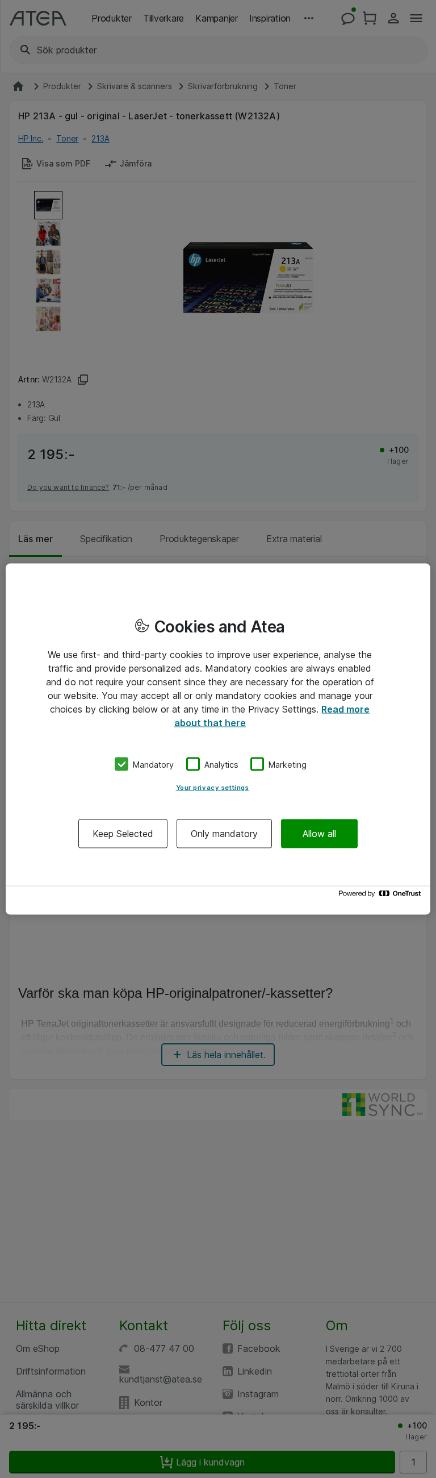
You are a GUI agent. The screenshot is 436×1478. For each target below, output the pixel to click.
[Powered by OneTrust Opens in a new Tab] (381, 896)
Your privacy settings (212, 788)
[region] (218, 739)
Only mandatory (224, 833)
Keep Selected (123, 833)
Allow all (319, 833)
